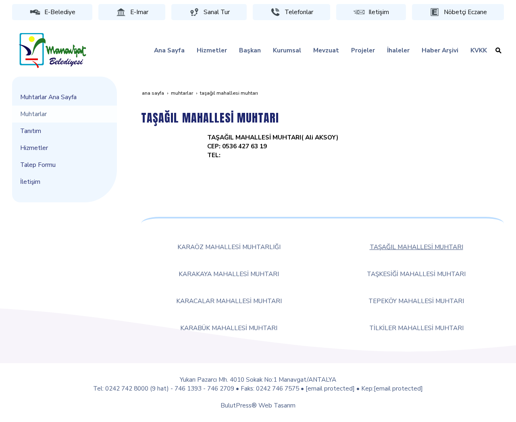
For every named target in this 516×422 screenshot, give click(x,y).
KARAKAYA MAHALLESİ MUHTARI (229, 274)
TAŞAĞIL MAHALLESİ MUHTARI (416, 247)
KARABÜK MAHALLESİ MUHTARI (228, 328)
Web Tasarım (276, 405)
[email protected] (330, 388)
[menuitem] (169, 50)
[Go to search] (498, 50)
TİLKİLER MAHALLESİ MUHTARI (416, 328)
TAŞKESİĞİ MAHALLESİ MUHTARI (416, 274)
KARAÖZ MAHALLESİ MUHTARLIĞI (229, 247)
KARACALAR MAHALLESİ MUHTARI (229, 301)
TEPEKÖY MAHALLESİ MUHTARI (416, 301)
